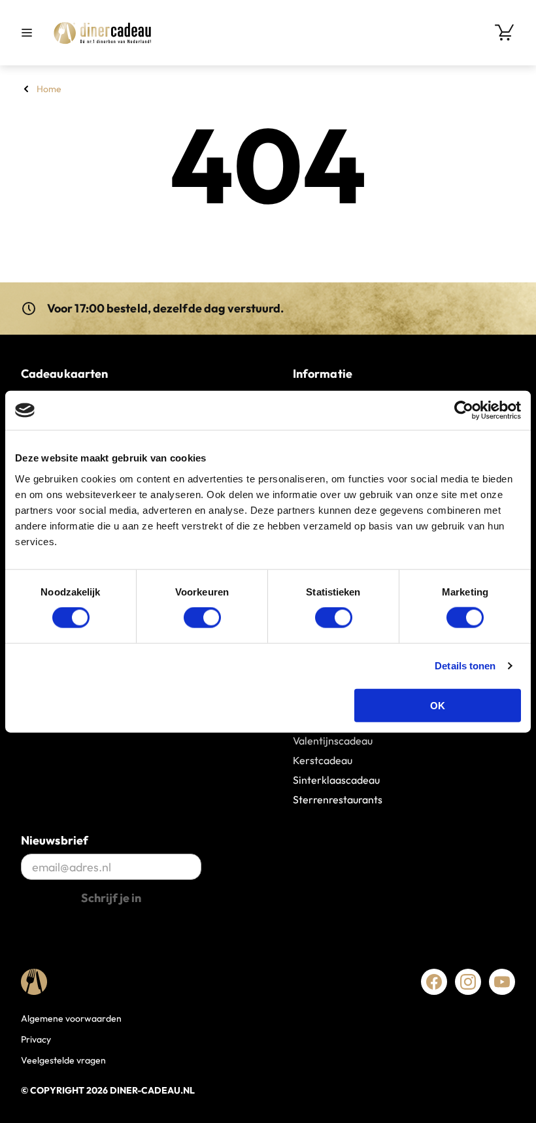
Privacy (36, 1039)
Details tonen (465, 665)
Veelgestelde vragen (63, 1060)
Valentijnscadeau (333, 740)
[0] (504, 32)
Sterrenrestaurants (337, 799)
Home (49, 89)
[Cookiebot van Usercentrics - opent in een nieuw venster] (464, 410)
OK (437, 705)
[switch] (202, 617)
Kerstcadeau (322, 760)
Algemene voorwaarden (71, 1018)
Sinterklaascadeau (336, 779)
